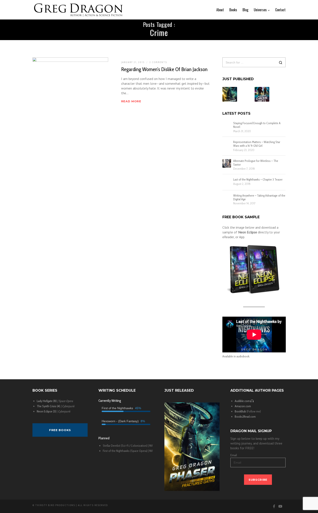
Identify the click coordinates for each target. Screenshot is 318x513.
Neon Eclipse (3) (46, 411)
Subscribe (258, 479)
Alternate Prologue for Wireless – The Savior (255, 162)
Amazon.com (243, 406)
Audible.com (243, 401)
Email (233, 455)
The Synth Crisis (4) (48, 406)
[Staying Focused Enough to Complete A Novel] (226, 125)
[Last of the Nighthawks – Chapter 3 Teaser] (226, 182)
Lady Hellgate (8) (47, 401)
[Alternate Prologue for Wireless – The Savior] (226, 163)
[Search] (281, 63)
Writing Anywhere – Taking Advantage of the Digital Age (259, 197)
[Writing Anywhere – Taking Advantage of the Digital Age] (226, 198)
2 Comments (158, 62)
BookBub (240, 411)
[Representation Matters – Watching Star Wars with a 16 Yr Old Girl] (226, 144)
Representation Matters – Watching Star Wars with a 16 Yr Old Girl (256, 144)
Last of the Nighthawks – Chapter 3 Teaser (258, 179)
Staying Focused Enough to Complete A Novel (257, 125)
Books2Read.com (245, 417)
